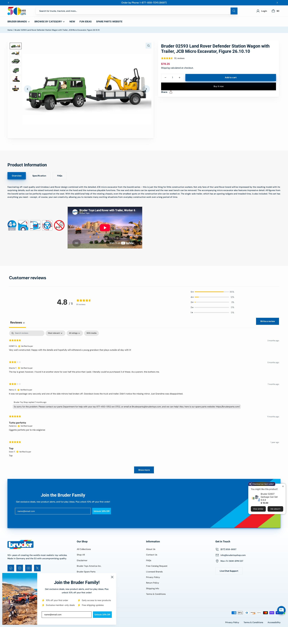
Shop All (81, 554)
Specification (39, 175)
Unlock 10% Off (102, 614)
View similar (258, 509)
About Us (150, 549)
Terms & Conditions (156, 594)
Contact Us (151, 554)
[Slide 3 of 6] (16, 61)
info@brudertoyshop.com (233, 555)
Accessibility (274, 622)
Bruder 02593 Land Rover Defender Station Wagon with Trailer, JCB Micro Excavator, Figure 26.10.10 (57, 30)
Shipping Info (152, 588)
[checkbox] (91, 333)
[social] (11, 568)
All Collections (84, 549)
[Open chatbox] (281, 610)
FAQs (59, 175)
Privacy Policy (153, 577)
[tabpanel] (144, 403)
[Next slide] (146, 89)
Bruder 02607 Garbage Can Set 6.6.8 (269, 497)
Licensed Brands (154, 571)
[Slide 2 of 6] (16, 53)
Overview (16, 175)
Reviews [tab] (17, 322)
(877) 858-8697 (228, 549)
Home (10, 30)
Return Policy (152, 582)
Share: (164, 92)
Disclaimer (82, 560)
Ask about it (275, 509)
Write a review (267, 321)
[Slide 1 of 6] (16, 46)
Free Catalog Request (156, 566)
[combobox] (137, 11)
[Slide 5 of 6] (16, 79)
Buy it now (219, 86)
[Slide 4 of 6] (16, 70)
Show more (144, 470)
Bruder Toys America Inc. (89, 566)
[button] (212, 291)
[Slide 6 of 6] (16, 88)
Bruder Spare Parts (86, 571)
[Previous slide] (27, 89)
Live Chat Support (229, 571)
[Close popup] (283, 486)
